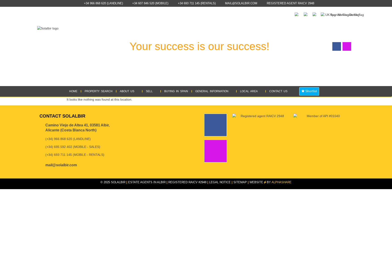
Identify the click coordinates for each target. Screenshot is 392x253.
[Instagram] (215, 151)
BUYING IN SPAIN (176, 91)
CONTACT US (278, 91)
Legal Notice (220, 182)
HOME (73, 91)
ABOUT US (127, 91)
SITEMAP (240, 182)
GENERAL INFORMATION (211, 91)
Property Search (99, 91)
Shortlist (310, 91)
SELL (149, 91)
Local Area (249, 91)
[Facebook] (215, 125)
